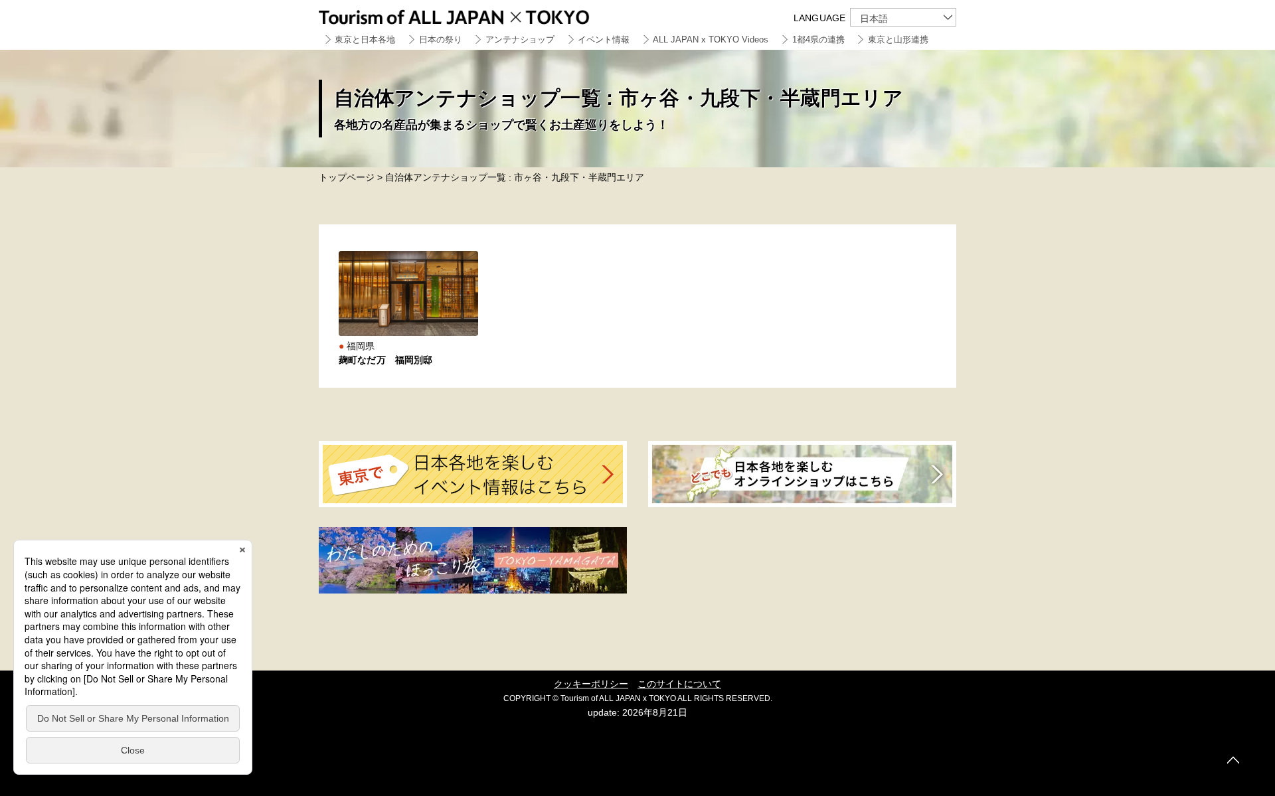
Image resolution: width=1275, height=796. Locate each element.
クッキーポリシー (591, 683)
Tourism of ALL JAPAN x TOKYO (485, 15)
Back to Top (1233, 760)
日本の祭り (440, 39)
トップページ (347, 177)
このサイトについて (679, 683)
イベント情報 (604, 39)
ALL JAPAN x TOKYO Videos (710, 39)
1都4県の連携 (818, 39)
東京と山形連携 (898, 39)
